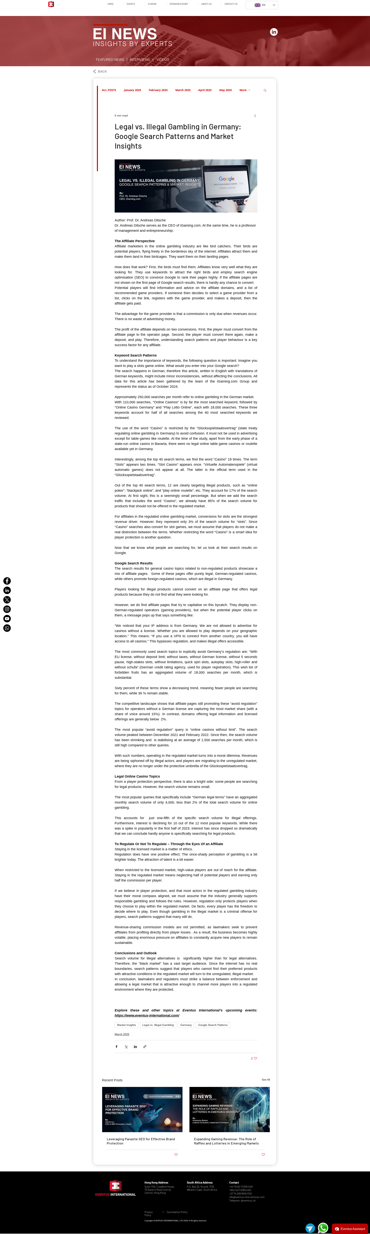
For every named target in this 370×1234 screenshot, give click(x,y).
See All (266, 1079)
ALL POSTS (109, 90)
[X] (7, 600)
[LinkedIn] (7, 590)
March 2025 (183, 90)
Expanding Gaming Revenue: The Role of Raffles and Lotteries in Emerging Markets (226, 1141)
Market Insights (126, 1024)
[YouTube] (7, 618)
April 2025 (205, 90)
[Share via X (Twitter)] (126, 1046)
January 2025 (132, 90)
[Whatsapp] (7, 628)
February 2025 (158, 90)
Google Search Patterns (213, 1024)
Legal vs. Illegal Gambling (158, 1024)
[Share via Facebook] (116, 1046)
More (243, 90)
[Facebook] (7, 581)
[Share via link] (145, 1046)
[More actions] (255, 115)
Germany (186, 1024)
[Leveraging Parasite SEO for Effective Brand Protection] (142, 1109)
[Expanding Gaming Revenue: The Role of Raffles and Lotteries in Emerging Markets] (229, 1109)
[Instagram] (7, 609)
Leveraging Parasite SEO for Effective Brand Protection (141, 1141)
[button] (110, 60)
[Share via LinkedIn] (135, 1046)
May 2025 (225, 90)
